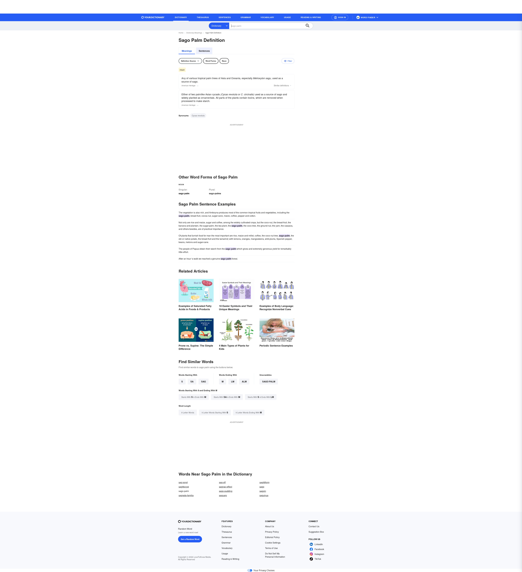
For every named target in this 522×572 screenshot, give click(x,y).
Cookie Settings (272, 542)
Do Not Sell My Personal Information (275, 555)
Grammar (226, 542)
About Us (269, 526)
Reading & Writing (230, 558)
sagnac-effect (225, 486)
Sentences (204, 50)
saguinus (264, 495)
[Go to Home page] (152, 17)
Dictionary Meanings (194, 33)
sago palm (268, 381)
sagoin (263, 491)
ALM (244, 381)
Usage (225, 553)
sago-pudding (225, 491)
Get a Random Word (190, 539)
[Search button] (309, 26)
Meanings (187, 50)
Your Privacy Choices (264, 570)
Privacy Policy (272, 531)
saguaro (223, 495)
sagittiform (264, 482)
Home (181, 33)
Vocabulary (227, 548)
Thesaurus (227, 531)
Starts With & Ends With (193, 397)
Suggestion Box (316, 531)
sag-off (222, 482)
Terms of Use (271, 548)
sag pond (183, 482)
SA (192, 381)
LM (232, 381)
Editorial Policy (272, 537)
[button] (339, 17)
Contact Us (314, 526)
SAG (203, 381)
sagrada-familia (186, 495)
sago (262, 486)
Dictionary (216, 25)
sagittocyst (184, 486)
